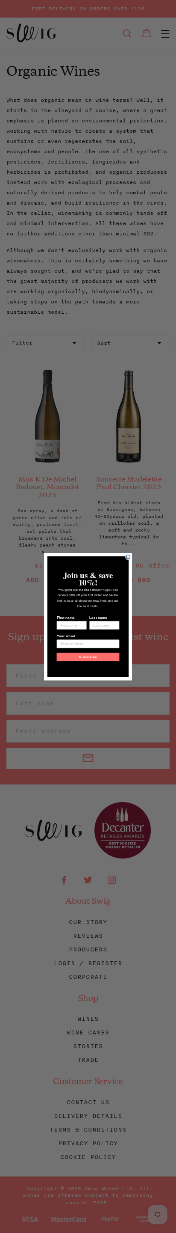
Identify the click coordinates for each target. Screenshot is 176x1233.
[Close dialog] (128, 557)
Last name (98, 617)
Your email (66, 636)
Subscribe (88, 657)
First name (66, 617)
